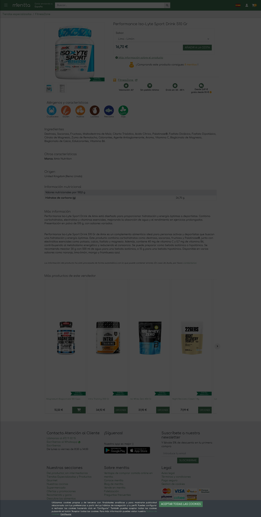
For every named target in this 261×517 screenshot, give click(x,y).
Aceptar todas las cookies (181, 504)
